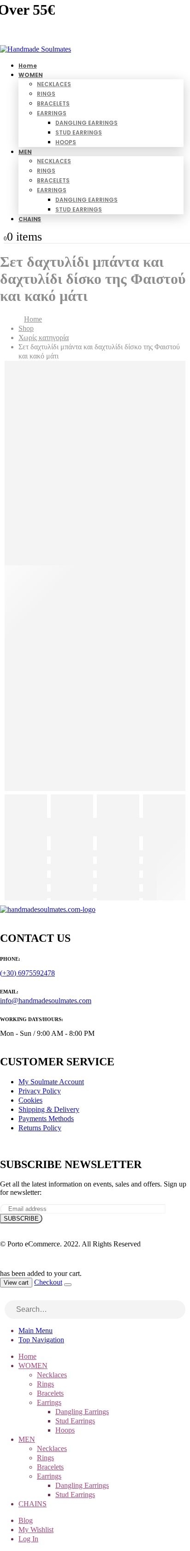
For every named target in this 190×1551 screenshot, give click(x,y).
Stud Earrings (78, 132)
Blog (25, 1520)
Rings (46, 94)
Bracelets (53, 103)
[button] (5, 1296)
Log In (28, 1539)
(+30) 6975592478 (27, 973)
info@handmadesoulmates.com (45, 1001)
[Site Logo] (35, 49)
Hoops (65, 142)
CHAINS (29, 219)
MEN (25, 152)
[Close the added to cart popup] (67, 1284)
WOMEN (30, 75)
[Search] (178, 1310)
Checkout (48, 1282)
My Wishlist (35, 1529)
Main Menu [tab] (35, 1330)
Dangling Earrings (86, 123)
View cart (16, 1282)
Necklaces (54, 84)
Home (27, 1356)
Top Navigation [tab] (41, 1340)
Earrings (51, 113)
